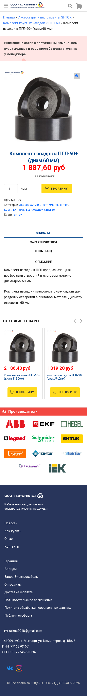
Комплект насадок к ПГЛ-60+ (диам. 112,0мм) (21, 377)
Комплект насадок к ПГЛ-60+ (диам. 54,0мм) (64, 377)
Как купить (12, 531)
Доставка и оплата (18, 592)
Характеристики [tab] (43, 242)
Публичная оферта (18, 615)
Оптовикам (12, 584)
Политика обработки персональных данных (37, 608)
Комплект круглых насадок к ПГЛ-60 (31, 23)
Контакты (11, 546)
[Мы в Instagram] (19, 668)
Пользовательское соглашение (28, 600)
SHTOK (18, 215)
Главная (9, 17)
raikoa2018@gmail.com (25, 631)
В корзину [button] (25, 392)
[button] (77, 76)
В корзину (59, 188)
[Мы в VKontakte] (9, 668)
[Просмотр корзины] (79, 6)
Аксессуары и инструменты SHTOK (44, 17)
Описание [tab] (43, 233)
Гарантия (11, 561)
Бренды (10, 569)
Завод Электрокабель (21, 577)
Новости (10, 523)
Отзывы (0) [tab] (43, 251)
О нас (8, 539)
